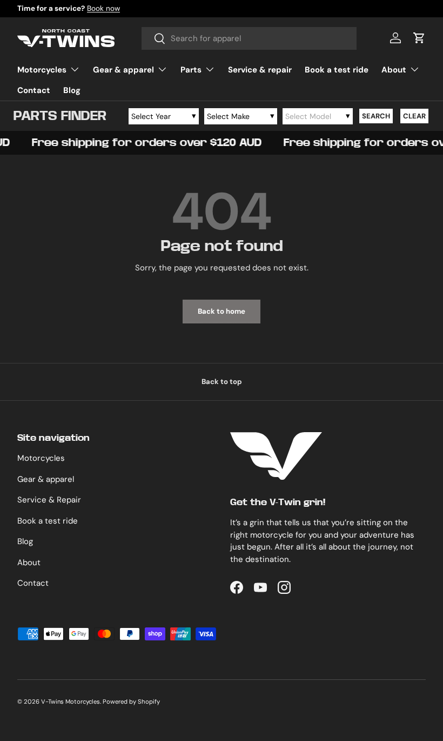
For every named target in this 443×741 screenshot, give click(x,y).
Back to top (222, 381)
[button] (419, 38)
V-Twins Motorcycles (70, 701)
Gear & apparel (45, 479)
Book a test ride (336, 69)
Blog (71, 90)
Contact (33, 90)
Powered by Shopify (131, 701)
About (29, 562)
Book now (103, 8)
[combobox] (249, 38)
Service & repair (260, 69)
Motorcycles (41, 458)
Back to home (221, 311)
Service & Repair (49, 499)
